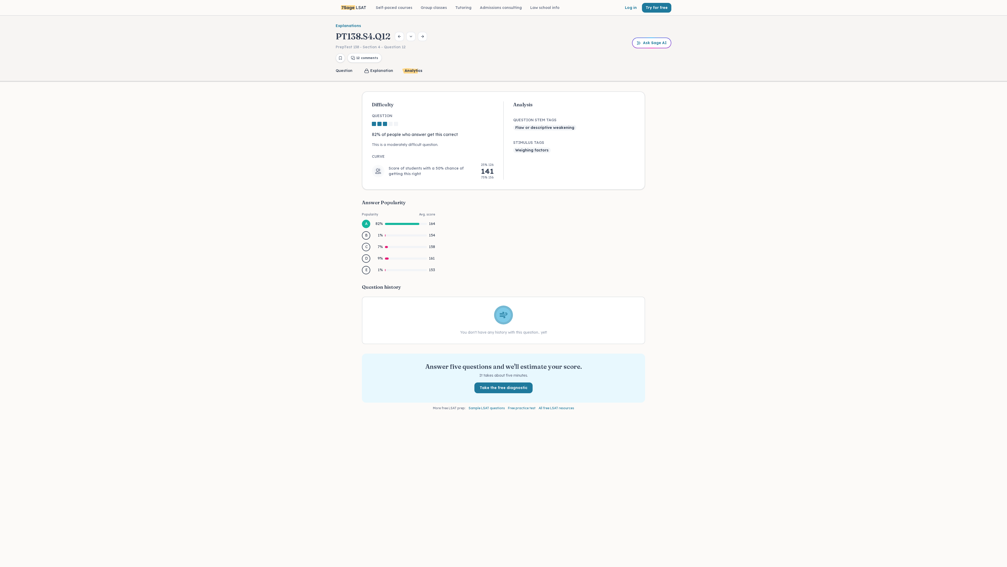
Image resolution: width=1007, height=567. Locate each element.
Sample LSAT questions (487, 408)
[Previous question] (399, 36)
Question (344, 70)
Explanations (348, 25)
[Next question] (422, 36)
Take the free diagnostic (503, 387)
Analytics (413, 70)
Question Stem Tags (534, 120)
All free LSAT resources (556, 408)
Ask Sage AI (655, 42)
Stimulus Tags (528, 142)
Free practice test (521, 408)
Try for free (657, 7)
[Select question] (411, 36)
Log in (631, 7)
